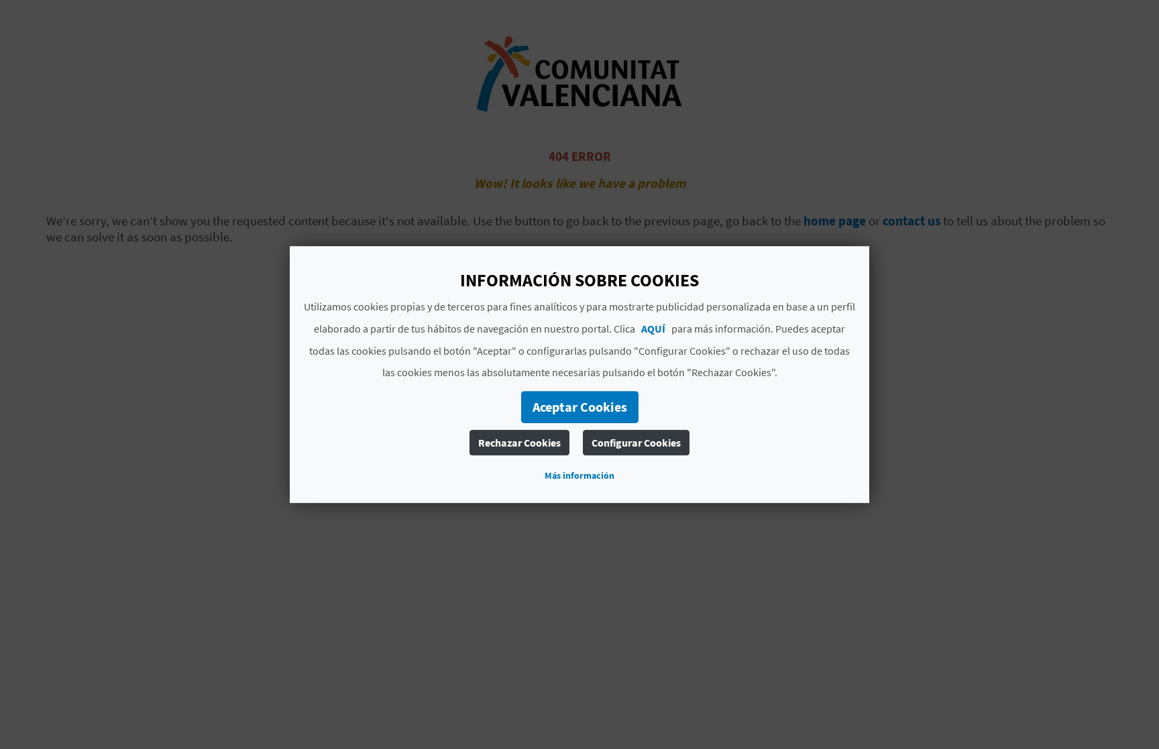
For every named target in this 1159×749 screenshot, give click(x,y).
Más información (579, 475)
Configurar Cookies (636, 442)
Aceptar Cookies (580, 406)
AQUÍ (653, 328)
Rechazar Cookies (519, 442)
